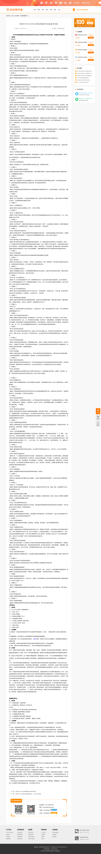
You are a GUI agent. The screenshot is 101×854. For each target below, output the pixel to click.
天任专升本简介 (9, 832)
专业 (59, 9)
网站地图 (8, 838)
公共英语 (43, 832)
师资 (51, 9)
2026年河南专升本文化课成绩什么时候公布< (87, 75)
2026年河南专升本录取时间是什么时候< (86, 71)
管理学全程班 (31, 836)
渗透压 (35, 639)
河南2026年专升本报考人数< (83, 80)
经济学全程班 (31, 838)
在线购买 (91, 35)
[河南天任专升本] (18, 9)
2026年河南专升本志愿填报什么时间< (86, 73)
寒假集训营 (19, 836)
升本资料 (17, 15)
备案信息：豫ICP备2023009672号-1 (42, 847)
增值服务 (54, 836)
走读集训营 (19, 838)
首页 (34, 9)
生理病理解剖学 (23, 15)
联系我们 (8, 836)
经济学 (42, 838)
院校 (55, 9)
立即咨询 (91, 37)
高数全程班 (30, 834)
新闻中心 (8, 834)
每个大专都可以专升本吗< (83, 82)
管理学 (42, 836)
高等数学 (43, 834)
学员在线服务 (55, 832)
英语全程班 (30, 832)
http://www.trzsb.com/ (48, 807)
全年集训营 (19, 832)
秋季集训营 (19, 834)
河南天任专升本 (61, 28)
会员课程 (54, 834)
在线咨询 (54, 813)
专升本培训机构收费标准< (83, 78)
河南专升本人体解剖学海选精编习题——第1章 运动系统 (28, 794)
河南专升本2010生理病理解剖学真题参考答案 (25, 791)
